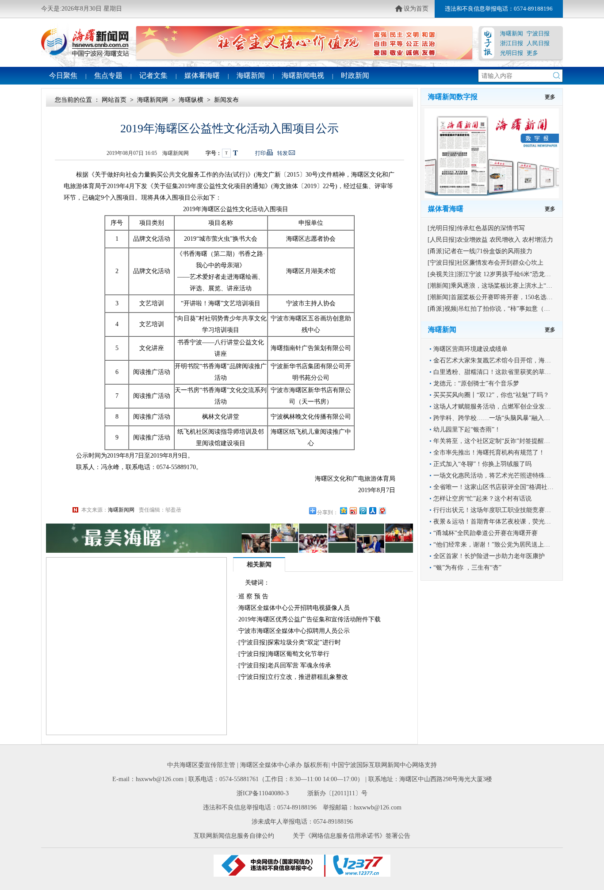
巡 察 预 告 (253, 596)
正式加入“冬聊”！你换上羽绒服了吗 (482, 464)
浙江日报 (511, 43)
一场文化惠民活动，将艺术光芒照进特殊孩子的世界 (504, 475)
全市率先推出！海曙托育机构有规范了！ (489, 452)
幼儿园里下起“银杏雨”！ (467, 429)
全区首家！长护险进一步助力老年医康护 (489, 556)
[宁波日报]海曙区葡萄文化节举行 (283, 654)
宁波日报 (538, 33)
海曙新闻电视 (303, 75)
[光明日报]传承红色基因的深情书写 (476, 228)
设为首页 (416, 8)
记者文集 (153, 75)
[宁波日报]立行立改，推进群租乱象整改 (293, 677)
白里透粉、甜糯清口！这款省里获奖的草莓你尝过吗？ (507, 372)
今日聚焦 (63, 75)
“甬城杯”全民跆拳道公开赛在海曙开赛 (485, 533)
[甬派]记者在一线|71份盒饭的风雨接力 (480, 251)
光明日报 (511, 53)
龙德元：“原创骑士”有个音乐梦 (476, 383)
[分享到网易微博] (382, 510)
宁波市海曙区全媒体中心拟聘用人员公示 (294, 631)
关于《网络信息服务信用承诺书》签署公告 (351, 835)
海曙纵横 (191, 99)
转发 (282, 153)
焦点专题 (108, 75)
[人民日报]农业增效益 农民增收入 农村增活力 (490, 239)
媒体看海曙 (202, 75)
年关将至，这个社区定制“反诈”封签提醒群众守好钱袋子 (510, 441)
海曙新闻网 (152, 99)
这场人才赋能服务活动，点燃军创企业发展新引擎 (501, 406)
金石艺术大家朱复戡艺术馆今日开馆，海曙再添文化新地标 (513, 360)
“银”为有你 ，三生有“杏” (467, 567)
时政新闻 (355, 75)
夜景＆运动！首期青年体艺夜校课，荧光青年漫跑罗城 (507, 521)
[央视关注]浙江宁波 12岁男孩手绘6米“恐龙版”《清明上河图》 (512, 274)
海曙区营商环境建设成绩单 (470, 349)
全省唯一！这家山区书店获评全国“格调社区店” (497, 487)
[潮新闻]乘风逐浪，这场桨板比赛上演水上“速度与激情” (504, 285)
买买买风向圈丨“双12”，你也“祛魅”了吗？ (491, 395)
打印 (260, 153)
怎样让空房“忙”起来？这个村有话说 (482, 498)
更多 (532, 53)
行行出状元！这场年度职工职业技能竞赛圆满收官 (501, 510)
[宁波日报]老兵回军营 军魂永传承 (284, 665)
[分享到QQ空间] (343, 510)
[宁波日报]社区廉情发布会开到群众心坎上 (485, 262)
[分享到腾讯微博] (362, 510)
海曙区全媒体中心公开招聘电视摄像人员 (294, 608)
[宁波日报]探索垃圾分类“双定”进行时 (289, 642)
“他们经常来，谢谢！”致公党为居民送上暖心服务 (501, 544)
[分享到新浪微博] (353, 510)
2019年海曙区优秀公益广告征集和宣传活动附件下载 (309, 619)
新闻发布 (226, 99)
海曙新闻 (511, 33)
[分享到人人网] (372, 510)
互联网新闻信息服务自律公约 (234, 835)
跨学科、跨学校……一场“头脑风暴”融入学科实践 (501, 418)
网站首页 (114, 99)
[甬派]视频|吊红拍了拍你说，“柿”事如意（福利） (495, 308)
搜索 (556, 75)
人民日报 (538, 43)
